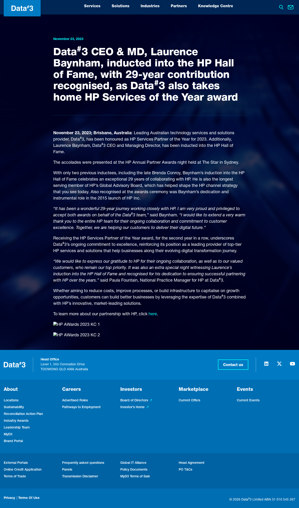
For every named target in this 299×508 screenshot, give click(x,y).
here (153, 314)
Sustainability (14, 407)
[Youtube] (292, 365)
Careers (71, 390)
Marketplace (193, 390)
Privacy (9, 498)
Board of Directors (134, 400)
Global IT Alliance (133, 463)
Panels (67, 470)
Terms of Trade (15, 476)
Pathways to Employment (81, 407)
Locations (11, 400)
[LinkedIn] (266, 365)
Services (92, 6)
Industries (150, 6)
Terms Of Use (28, 498)
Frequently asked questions (83, 463)
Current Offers (189, 400)
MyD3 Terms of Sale (135, 476)
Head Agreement (191, 463)
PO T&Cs (185, 470)
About (11, 390)
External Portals (16, 463)
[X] (279, 365)
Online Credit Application (23, 470)
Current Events (248, 400)
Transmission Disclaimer (80, 476)
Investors (131, 390)
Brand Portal (13, 441)
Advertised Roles (75, 400)
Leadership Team (17, 427)
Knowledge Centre (215, 6)
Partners (179, 6)
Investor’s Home (132, 407)
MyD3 (8, 434)
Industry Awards (16, 421)
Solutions (120, 6)
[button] (233, 364)
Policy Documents (133, 470)
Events (245, 390)
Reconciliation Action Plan (23, 414)
